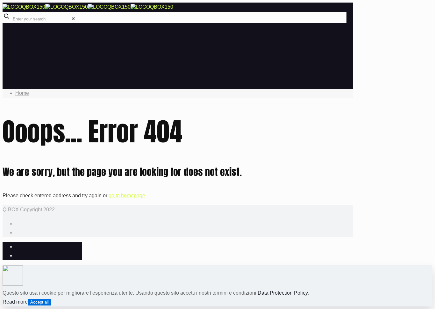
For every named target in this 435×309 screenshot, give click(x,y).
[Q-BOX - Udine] (88, 7)
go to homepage (127, 195)
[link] (73, 18)
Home (22, 93)
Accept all (39, 302)
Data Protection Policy (283, 293)
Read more (15, 302)
